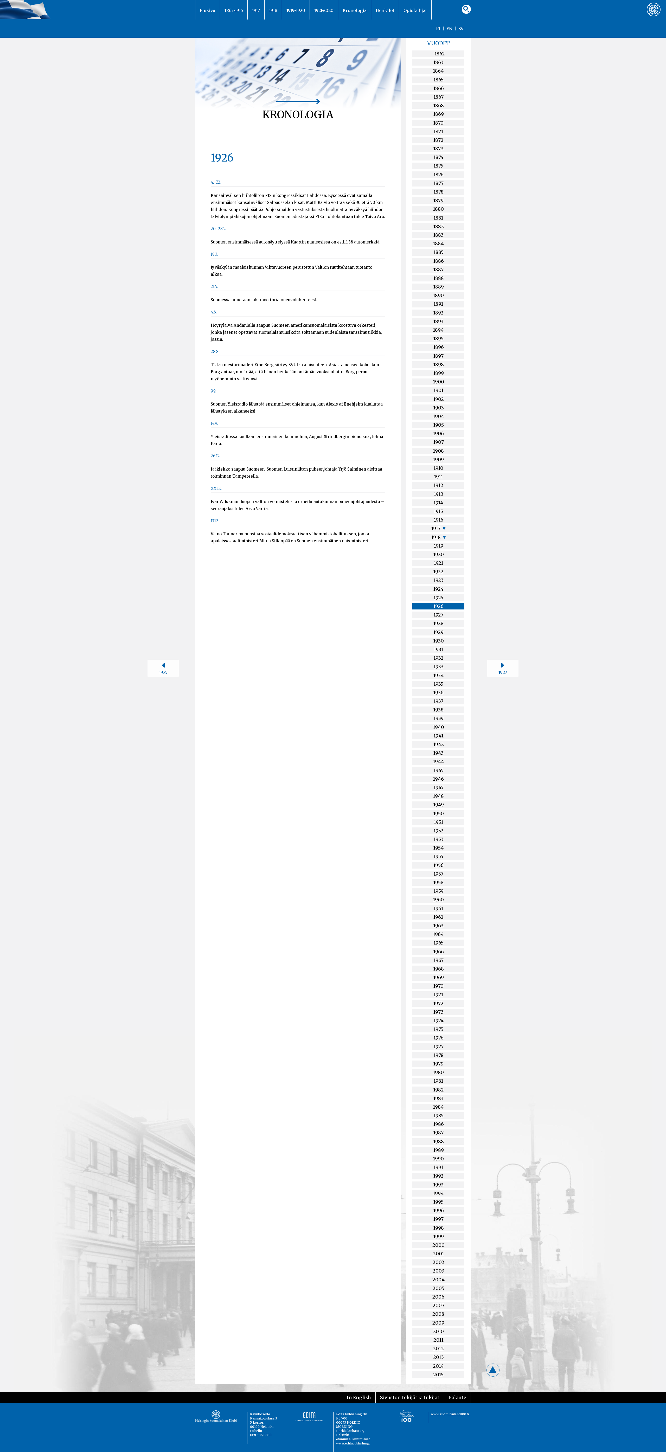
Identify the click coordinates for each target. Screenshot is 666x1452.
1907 (438, 442)
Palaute (457, 1397)
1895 (438, 339)
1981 (438, 1081)
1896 (438, 347)
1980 (438, 1072)
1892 (438, 313)
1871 (438, 131)
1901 (438, 390)
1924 (438, 589)
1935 (438, 684)
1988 (438, 1142)
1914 (438, 503)
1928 (438, 623)
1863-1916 (234, 10)
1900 (438, 382)
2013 (438, 1357)
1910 (438, 468)
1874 (438, 157)
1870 (438, 123)
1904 (438, 416)
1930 (438, 641)
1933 (438, 667)
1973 (438, 1012)
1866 (438, 88)
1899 (438, 373)
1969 (438, 977)
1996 (438, 1210)
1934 (438, 675)
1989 (438, 1150)
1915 (438, 511)
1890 (438, 295)
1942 (438, 744)
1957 (438, 874)
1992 (438, 1176)
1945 (438, 770)
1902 (438, 399)
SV (461, 28)
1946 (438, 779)
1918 (273, 10)
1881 (438, 218)
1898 (438, 365)
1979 (438, 1064)
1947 (438, 788)
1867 (438, 97)
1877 (438, 183)
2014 (438, 1366)
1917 (256, 10)
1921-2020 (324, 10)
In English (359, 1397)
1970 (438, 986)
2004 (438, 1280)
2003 (438, 1271)
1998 (438, 1228)
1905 (438, 425)
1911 (438, 477)
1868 (438, 105)
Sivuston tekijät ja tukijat (409, 1397)
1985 (438, 1116)
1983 (438, 1098)
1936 (438, 693)
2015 (438, 1375)
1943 (438, 753)
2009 (438, 1323)
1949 (438, 805)
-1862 (438, 54)
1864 (438, 71)
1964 (438, 934)
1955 (438, 856)
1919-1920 (295, 10)
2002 (438, 1262)
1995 (438, 1202)
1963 (438, 926)
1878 (438, 192)
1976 (438, 1038)
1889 (438, 287)
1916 (438, 520)
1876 (438, 175)
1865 (438, 80)
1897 (438, 356)
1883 (438, 235)
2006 (438, 1297)
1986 (438, 1124)
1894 (438, 330)
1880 (438, 209)
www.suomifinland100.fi (450, 1414)
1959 (438, 891)
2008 (438, 1314)
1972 (438, 1003)
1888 (438, 278)
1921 (438, 563)
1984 (438, 1107)
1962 (438, 917)
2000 (438, 1245)
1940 (438, 727)
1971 (438, 995)
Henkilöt (385, 10)
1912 (438, 485)
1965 (438, 943)
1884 (438, 244)
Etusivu (207, 10)
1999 (438, 1236)
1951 (438, 822)
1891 (438, 304)
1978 (438, 1055)
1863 (438, 62)
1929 (438, 632)
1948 (438, 796)
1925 (438, 598)
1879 (438, 200)
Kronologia (355, 10)
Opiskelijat (415, 10)
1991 (438, 1167)
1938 (438, 710)
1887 (438, 270)
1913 (438, 494)
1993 (438, 1185)
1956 (438, 865)
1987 (438, 1133)
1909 (438, 459)
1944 (438, 761)
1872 (438, 140)
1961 (438, 908)
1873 (438, 149)
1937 (438, 701)
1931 (438, 649)
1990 (438, 1159)
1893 (438, 321)
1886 (438, 261)
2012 (438, 1349)
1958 (438, 882)
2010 (438, 1331)
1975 (438, 1029)
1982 (438, 1090)
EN (449, 28)
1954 (438, 848)
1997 (438, 1219)
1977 (438, 1047)
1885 (438, 252)
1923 (438, 580)
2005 (438, 1288)
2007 (438, 1305)
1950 (438, 814)
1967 (438, 960)
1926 (438, 606)
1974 (438, 1021)
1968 (438, 969)
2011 (438, 1340)
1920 (438, 554)
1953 (438, 839)
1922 (438, 572)
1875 (438, 166)
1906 (438, 433)
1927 (438, 615)
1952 (438, 831)
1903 (438, 408)
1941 (438, 736)
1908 (438, 451)
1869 (438, 114)
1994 (438, 1193)
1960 (438, 900)
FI (438, 28)
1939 (438, 718)
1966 (438, 952)
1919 (438, 546)
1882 (438, 226)
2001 (438, 1254)
